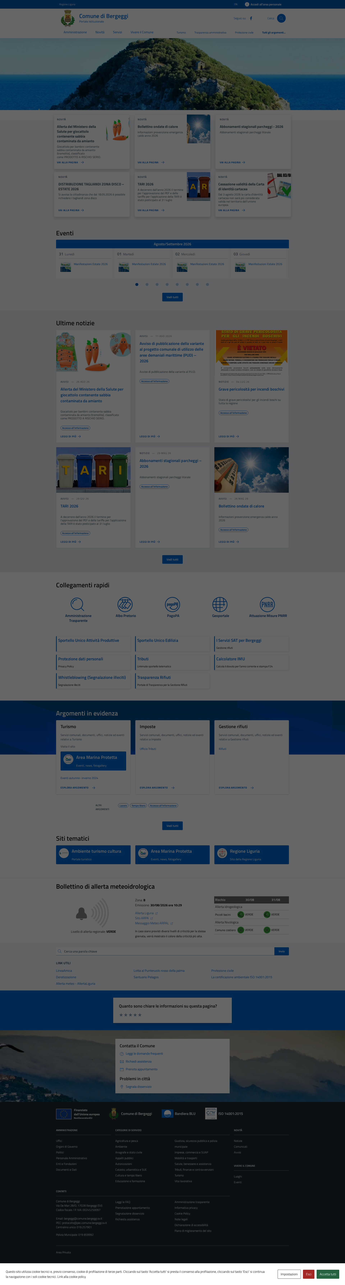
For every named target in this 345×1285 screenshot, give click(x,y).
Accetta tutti (328, 1274)
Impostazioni (289, 1274)
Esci (308, 1274)
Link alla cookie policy (71, 1276)
